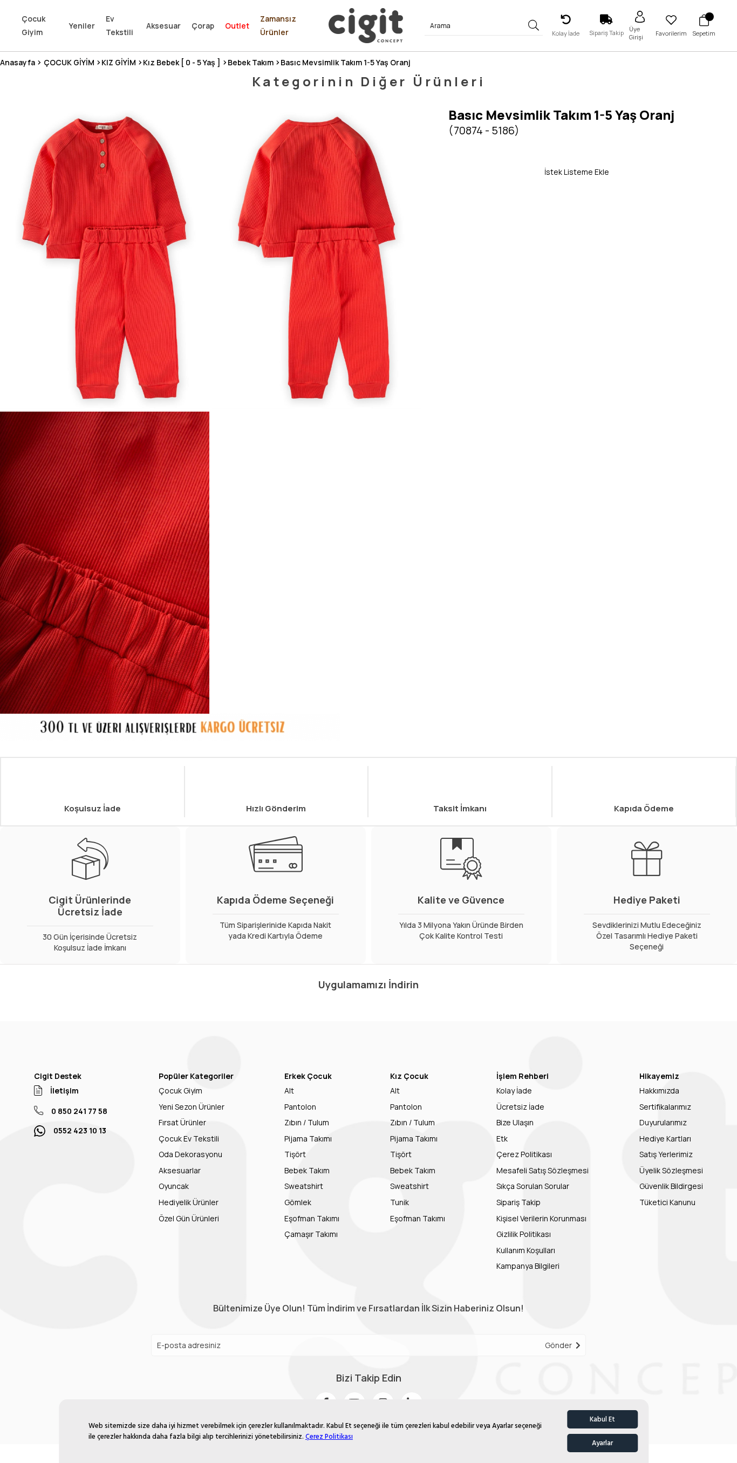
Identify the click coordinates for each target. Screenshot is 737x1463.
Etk (502, 1138)
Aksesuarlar (180, 1170)
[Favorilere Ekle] (496, 171)
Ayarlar (602, 1443)
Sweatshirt (303, 1186)
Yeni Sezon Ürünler (191, 1107)
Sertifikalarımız (665, 1107)
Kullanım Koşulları (525, 1250)
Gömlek (297, 1202)
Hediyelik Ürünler (189, 1202)
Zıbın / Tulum (306, 1122)
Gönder (558, 1345)
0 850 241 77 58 (79, 1111)
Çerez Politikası (329, 1436)
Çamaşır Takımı (311, 1234)
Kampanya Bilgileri (527, 1266)
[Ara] (534, 25)
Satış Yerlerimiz (666, 1154)
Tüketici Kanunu (667, 1202)
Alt (289, 1090)
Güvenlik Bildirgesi (671, 1186)
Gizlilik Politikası (523, 1234)
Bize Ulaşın (515, 1122)
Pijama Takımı (308, 1138)
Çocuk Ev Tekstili (189, 1138)
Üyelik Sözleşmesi (671, 1170)
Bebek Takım (307, 1170)
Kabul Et (602, 1419)
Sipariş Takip (518, 1202)
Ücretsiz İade (520, 1107)
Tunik (399, 1202)
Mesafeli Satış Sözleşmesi (542, 1170)
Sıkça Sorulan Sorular (532, 1186)
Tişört (295, 1154)
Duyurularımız (663, 1122)
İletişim (64, 1090)
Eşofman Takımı (311, 1218)
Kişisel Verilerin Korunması (541, 1218)
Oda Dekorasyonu (190, 1154)
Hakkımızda (659, 1090)
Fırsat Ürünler (182, 1122)
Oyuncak (174, 1186)
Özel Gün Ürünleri (189, 1218)
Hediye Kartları (665, 1138)
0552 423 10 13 (79, 1130)
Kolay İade (514, 1090)
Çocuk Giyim (180, 1090)
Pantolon (300, 1107)
